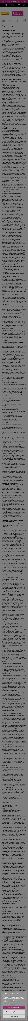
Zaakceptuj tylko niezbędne (14, 1012)
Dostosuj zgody (14, 1016)
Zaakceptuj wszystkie (14, 1008)
